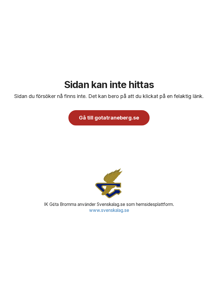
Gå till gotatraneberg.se (109, 118)
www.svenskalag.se (109, 210)
